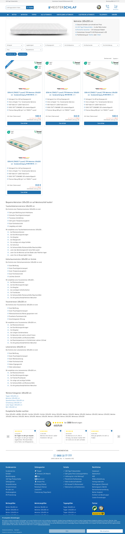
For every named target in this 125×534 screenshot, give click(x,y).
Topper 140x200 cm (69, 510)
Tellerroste (103, 14)
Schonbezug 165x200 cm (14, 403)
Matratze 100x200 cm (42, 510)
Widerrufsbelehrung (98, 479)
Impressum (95, 471)
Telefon (91, 35)
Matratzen (24, 14)
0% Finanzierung (11, 495)
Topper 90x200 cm (69, 507)
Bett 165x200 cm (11, 407)
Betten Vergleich (97, 492)
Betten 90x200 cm (12, 507)
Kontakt (8, 474)
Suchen (31, 7)
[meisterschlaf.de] (62, 6)
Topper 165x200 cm (12, 396)
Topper (34, 14)
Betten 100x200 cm (12, 510)
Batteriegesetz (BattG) (99, 487)
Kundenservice (10, 471)
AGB (93, 476)
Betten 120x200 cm (12, 512)
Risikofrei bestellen (83, 30)
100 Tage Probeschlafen (85, 27)
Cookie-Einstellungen (99, 497)
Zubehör (114, 14)
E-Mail (99, 35)
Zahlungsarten (10, 482)
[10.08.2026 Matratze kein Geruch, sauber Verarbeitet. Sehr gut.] (25, 430)
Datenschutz (96, 474)
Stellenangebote (11, 492)
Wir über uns (10, 490)
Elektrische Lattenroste (86, 14)
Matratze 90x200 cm (41, 507)
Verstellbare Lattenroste (65, 14)
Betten (14, 14)
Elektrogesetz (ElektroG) (100, 484)
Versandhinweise (11, 484)
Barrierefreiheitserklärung (100, 490)
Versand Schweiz (11, 487)
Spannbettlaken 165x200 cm (15, 400)
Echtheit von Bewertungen (100, 495)
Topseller (115, 58)
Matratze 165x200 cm (13, 398)
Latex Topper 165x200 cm (14, 405)
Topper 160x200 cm (69, 512)
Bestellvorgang (10, 476)
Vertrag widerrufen (98, 482)
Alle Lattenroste (46, 14)
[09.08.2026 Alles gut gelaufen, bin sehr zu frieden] (76, 430)
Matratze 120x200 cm (41, 512)
